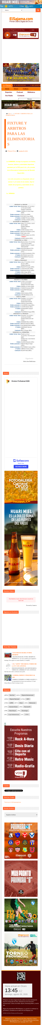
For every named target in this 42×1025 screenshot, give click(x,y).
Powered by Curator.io (31, 605)
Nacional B (27, 706)
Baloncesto (32, 703)
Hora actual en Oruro (16, 986)
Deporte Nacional (14, 699)
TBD (20, 1020)
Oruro (21, 703)
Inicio (9, 113)
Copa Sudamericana (13, 714)
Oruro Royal (12, 710)
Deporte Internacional (27, 695)
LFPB (11, 703)
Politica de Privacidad (17, 1013)
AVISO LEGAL (7, 1013)
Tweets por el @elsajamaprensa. (12, 802)
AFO (28, 699)
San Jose (12, 695)
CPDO (26, 714)
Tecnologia (25, 710)
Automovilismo (13, 706)
